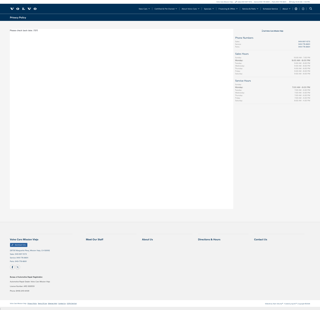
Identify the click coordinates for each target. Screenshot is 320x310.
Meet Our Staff (94, 239)
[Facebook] (12, 267)
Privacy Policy (32, 303)
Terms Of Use (42, 303)
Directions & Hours (209, 239)
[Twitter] (17, 267)
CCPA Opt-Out (72, 303)
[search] (311, 8)
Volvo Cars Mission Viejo (18, 303)
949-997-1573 (304, 41)
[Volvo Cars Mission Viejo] (23, 8)
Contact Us (20, 245)
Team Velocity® (278, 304)
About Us (147, 239)
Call (273, 31)
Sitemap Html (52, 303)
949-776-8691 (304, 44)
